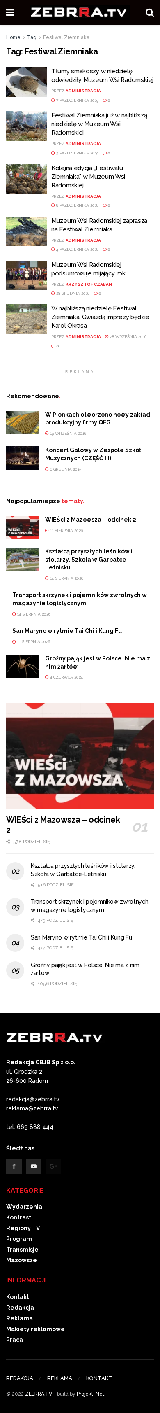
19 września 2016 (67, 433)
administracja (83, 91)
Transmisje (22, 1249)
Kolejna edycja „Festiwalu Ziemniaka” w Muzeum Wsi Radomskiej (88, 176)
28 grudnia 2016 (72, 293)
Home (13, 37)
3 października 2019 (76, 153)
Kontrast (18, 1217)
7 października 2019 (76, 100)
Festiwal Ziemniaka (66, 37)
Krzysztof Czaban (89, 284)
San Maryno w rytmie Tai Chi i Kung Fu (67, 630)
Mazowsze (21, 1260)
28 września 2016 (127, 336)
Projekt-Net (90, 1394)
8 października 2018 (76, 205)
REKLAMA (59, 1378)
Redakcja (20, 1307)
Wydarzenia (24, 1206)
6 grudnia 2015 (65, 469)
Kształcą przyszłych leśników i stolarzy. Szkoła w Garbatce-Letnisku (89, 559)
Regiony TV (23, 1228)
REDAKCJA (19, 1378)
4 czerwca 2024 (66, 677)
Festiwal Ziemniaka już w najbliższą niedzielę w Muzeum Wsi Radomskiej (99, 124)
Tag (32, 37)
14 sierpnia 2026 (66, 578)
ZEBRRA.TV (38, 1394)
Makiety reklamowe (35, 1329)
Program (19, 1239)
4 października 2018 (76, 249)
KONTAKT (99, 1378)
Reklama (19, 1318)
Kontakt (17, 1297)
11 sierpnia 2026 (66, 530)
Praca (14, 1339)
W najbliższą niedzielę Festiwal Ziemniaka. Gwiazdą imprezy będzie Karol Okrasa (100, 317)
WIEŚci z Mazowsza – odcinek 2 (90, 519)
